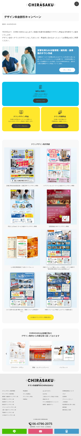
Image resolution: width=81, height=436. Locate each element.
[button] (6, 354)
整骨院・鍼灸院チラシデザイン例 (10, 396)
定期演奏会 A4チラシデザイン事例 (59, 226)
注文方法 (45, 393)
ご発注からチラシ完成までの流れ (51, 396)
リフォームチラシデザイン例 (9, 407)
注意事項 (64, 396)
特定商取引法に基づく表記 (68, 404)
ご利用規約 (65, 401)
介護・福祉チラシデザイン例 (9, 409)
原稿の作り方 (46, 399)
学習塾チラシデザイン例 (8, 399)
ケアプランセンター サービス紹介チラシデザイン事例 (58, 185)
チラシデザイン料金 (27, 396)
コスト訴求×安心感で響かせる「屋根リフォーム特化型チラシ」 (22, 310)
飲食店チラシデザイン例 (8, 404)
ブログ (64, 393)
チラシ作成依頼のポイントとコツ (51, 401)
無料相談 (64, 407)
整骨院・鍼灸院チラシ (48, 404)
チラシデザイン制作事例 (8, 393)
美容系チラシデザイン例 (8, 401)
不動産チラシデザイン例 (8, 412)
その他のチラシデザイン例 (8, 415)
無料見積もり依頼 (66, 409)
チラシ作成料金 (26, 393)
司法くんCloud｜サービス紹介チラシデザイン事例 (22, 226)
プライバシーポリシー (67, 399)
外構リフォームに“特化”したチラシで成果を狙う (59, 309)
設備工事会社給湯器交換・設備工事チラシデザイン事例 (22, 185)
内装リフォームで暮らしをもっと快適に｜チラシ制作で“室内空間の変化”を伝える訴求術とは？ (59, 268)
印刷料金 (25, 399)
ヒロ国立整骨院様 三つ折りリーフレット (22, 267)
